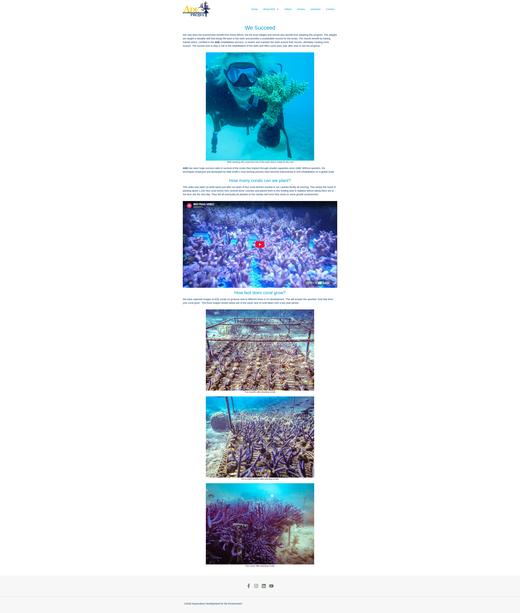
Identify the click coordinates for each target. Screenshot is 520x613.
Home (254, 9)
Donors (301, 9)
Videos (288, 9)
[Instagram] (256, 586)
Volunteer (315, 9)
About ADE (269, 9)
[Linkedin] (263, 586)
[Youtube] (271, 586)
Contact (330, 9)
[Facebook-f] (248, 586)
